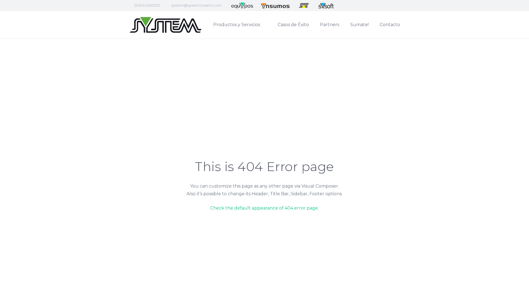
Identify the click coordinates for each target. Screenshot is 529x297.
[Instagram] (380, 5)
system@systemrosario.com (196, 5)
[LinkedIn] (361, 5)
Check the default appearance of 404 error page (264, 208)
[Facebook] (351, 5)
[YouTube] (371, 5)
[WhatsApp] (390, 5)
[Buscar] (411, 25)
